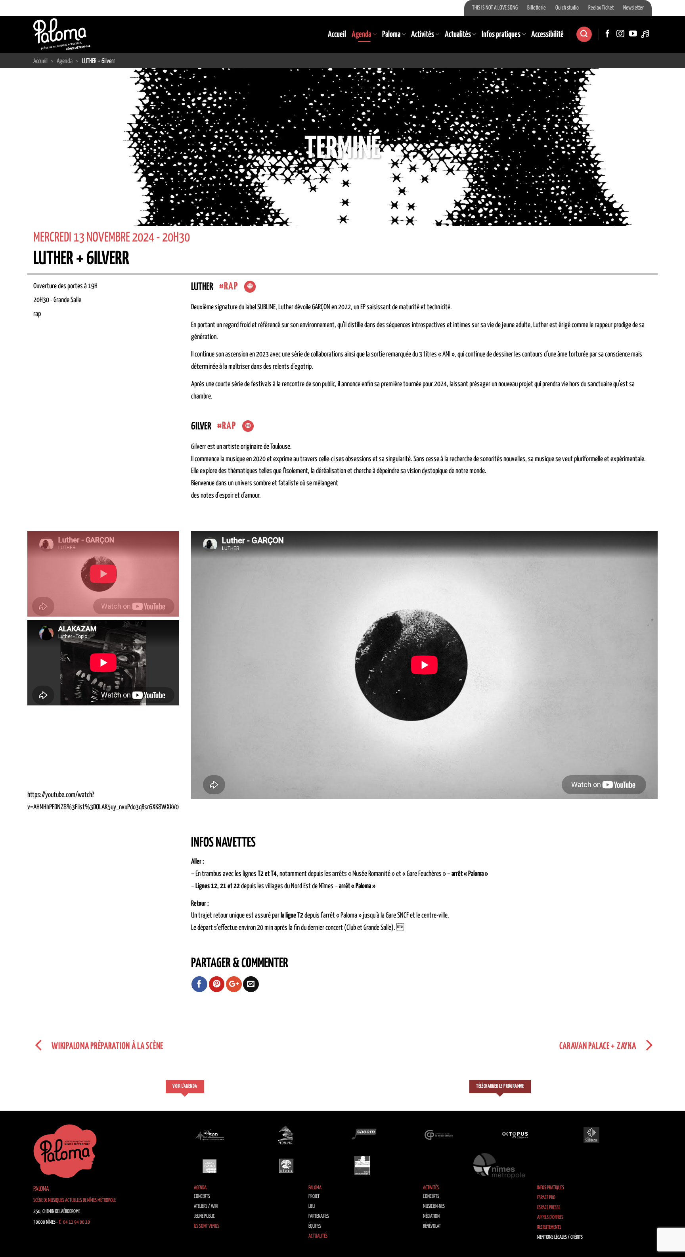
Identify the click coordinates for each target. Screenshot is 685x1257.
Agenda (361, 34)
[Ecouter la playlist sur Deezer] (646, 34)
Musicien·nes (434, 1206)
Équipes (314, 1226)
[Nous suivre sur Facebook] (608, 34)
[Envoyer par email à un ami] (251, 984)
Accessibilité (547, 34)
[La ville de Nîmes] (286, 1166)
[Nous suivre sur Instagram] (620, 34)
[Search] (583, 34)
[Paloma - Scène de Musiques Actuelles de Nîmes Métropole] (61, 34)
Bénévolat (432, 1226)
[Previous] (24, 171)
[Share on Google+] (234, 984)
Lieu (311, 1206)
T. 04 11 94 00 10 (74, 1222)
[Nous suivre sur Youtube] (633, 34)
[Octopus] (515, 1135)
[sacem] (362, 1135)
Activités (422, 34)
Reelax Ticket (601, 8)
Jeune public (204, 1216)
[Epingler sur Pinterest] (217, 984)
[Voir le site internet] (250, 287)
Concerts (202, 1196)
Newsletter (633, 8)
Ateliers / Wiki (206, 1206)
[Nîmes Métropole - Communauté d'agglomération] (499, 1166)
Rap (231, 286)
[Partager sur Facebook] (199, 984)
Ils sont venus (206, 1226)
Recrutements (549, 1227)
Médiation (431, 1216)
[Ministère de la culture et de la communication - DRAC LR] (362, 1166)
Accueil (337, 34)
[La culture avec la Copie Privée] (439, 1135)
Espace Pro (546, 1197)
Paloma (391, 34)
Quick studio (567, 8)
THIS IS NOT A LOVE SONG (495, 8)
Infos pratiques (501, 34)
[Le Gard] (210, 1166)
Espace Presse (548, 1207)
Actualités (458, 34)
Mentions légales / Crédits (560, 1237)
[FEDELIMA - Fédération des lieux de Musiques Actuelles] (286, 1135)
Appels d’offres (550, 1217)
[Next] (661, 171)
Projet (314, 1196)
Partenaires (318, 1216)
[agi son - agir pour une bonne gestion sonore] (210, 1135)
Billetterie (536, 8)
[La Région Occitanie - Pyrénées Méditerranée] (591, 1135)
